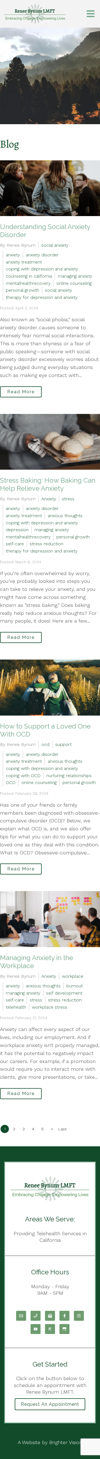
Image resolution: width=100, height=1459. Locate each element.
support (63, 744)
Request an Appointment (50, 1404)
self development (64, 993)
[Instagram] (79, 1316)
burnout (74, 985)
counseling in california (29, 276)
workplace (72, 976)
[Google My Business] (64, 1329)
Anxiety (48, 498)
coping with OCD (23, 775)
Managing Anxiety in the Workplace (36, 962)
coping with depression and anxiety (42, 269)
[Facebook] (64, 1316)
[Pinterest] (50, 1329)
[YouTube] (36, 1329)
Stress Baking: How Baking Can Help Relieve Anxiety (47, 484)
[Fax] (50, 1316)
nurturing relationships (69, 775)
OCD (11, 782)
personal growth (22, 290)
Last (62, 1129)
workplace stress (49, 1007)
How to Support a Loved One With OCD (45, 730)
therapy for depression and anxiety (42, 297)
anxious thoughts (65, 515)
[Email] (21, 1316)
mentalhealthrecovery (28, 283)
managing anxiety (75, 276)
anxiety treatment (24, 262)
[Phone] (36, 1316)
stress (68, 498)
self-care (15, 543)
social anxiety (54, 245)
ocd (45, 744)
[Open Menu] (90, 13)
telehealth (16, 1007)
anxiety (13, 254)
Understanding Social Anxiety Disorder (45, 231)
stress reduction (46, 543)
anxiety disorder (42, 254)
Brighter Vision (65, 1442)
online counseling (74, 283)
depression (17, 529)
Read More (21, 391)
